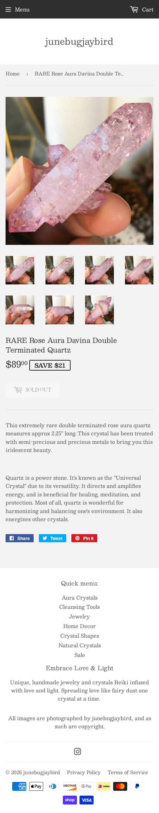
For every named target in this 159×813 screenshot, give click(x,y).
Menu (22, 9)
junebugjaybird (79, 41)
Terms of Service (128, 772)
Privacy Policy (84, 772)
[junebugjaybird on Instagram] (77, 752)
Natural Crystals (79, 645)
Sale (79, 654)
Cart (147, 9)
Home (13, 74)
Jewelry (79, 616)
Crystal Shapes (79, 635)
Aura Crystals (80, 597)
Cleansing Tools (79, 606)
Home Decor (79, 625)
